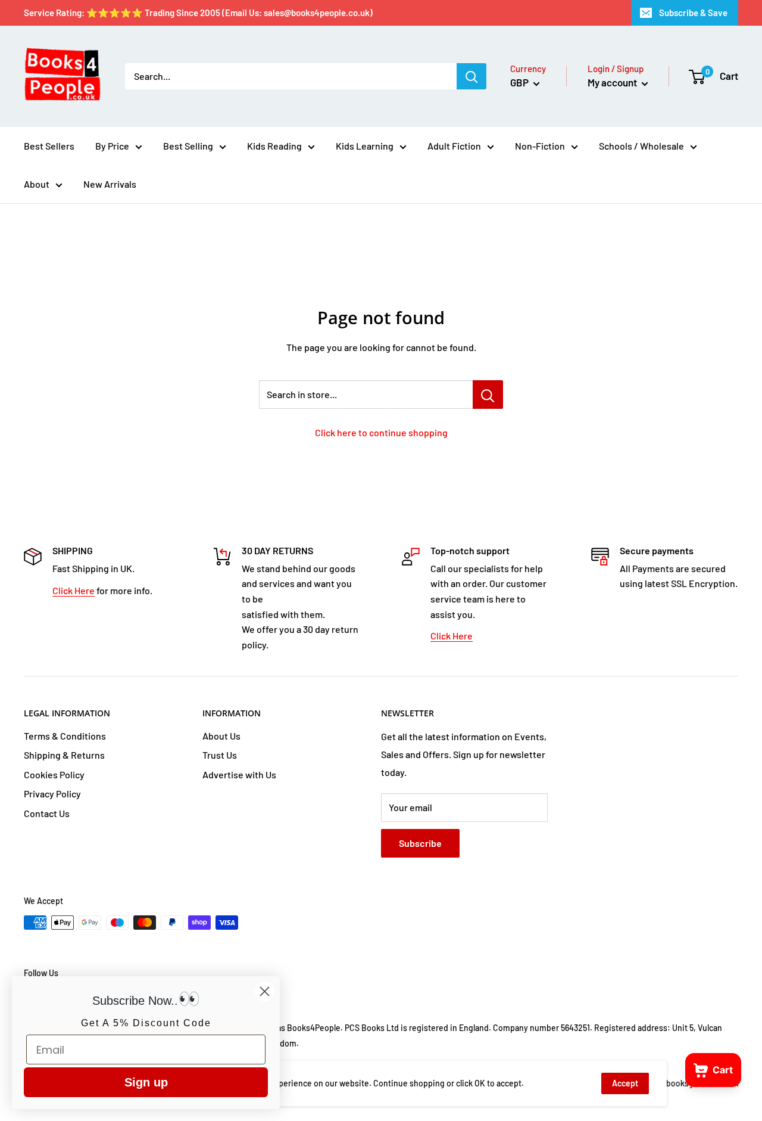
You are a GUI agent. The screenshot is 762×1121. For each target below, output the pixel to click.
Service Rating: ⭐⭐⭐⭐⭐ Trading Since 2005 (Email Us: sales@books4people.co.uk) (198, 12)
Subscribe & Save (693, 12)
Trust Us (219, 754)
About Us (221, 735)
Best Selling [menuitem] (188, 145)
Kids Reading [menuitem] (274, 145)
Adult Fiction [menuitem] (454, 145)
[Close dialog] (264, 991)
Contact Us (47, 813)
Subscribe (420, 843)
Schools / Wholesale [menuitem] (641, 145)
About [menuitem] (36, 184)
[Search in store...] (488, 394)
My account (613, 82)
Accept (625, 1083)
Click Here (73, 590)
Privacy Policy (52, 793)
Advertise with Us (239, 774)
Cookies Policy (54, 774)
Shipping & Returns (64, 754)
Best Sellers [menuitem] (49, 145)
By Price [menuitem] (112, 145)
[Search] (471, 76)
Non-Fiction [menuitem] (540, 145)
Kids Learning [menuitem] (365, 145)
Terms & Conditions (65, 735)
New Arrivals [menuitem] (109, 184)
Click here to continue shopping (381, 432)
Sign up (146, 1082)
